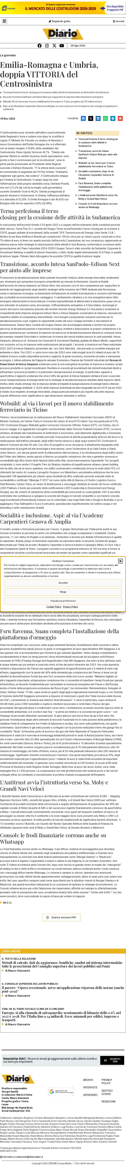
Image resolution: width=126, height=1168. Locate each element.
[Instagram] (47, 46)
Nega (63, 592)
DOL (28, 1111)
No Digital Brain (24, 1108)
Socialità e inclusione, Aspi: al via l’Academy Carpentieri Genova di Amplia (96, 175)
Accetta (63, 583)
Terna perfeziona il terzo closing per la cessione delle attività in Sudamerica (98, 142)
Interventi (89, 1095)
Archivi (88, 1080)
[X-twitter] (54, 46)
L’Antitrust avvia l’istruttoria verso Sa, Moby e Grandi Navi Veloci (98, 197)
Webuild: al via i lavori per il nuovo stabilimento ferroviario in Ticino (96, 164)
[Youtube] (62, 46)
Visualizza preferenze (63, 601)
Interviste (89, 1088)
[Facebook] (40, 46)
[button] (120, 561)
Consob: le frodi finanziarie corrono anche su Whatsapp (97, 205)
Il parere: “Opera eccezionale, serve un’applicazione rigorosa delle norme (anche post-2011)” (63, 989)
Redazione (109, 1102)
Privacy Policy (70, 607)
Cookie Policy (53, 607)
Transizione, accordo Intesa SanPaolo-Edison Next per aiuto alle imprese (97, 154)
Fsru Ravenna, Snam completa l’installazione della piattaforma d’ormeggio (95, 187)
